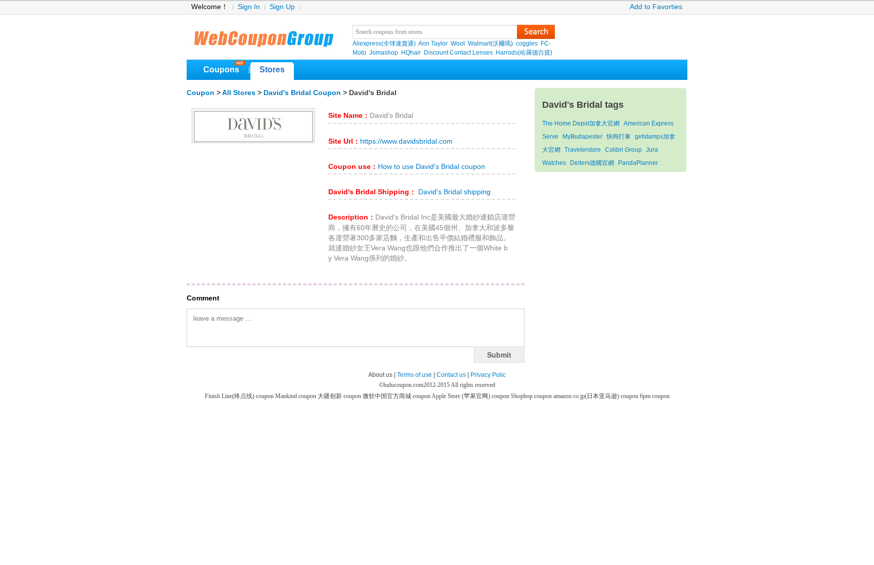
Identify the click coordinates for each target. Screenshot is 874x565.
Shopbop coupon (532, 396)
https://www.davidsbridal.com (406, 141)
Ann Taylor (433, 43)
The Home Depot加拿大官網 (581, 123)
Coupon (200, 93)
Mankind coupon (296, 396)
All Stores (238, 93)
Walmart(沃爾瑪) (490, 43)
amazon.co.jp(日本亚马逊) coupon (596, 396)
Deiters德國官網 (592, 162)
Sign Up (282, 7)
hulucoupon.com (403, 384)
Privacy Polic (488, 374)
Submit (499, 355)
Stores (272, 69)
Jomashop (383, 52)
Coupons (221, 69)
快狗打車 (618, 136)
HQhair (411, 52)
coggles (527, 43)
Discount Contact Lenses (458, 52)
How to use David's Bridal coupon (431, 166)
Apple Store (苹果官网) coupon (471, 396)
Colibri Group (623, 149)
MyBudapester (582, 136)
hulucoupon (263, 35)
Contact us (451, 374)
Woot (458, 43)
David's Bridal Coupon (302, 93)
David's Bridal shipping (453, 192)
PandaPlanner (638, 162)
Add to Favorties (656, 7)
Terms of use (414, 374)
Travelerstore (582, 149)
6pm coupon (655, 396)
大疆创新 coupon (340, 396)
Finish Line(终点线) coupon (240, 396)
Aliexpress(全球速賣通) (384, 43)
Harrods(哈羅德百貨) (524, 52)
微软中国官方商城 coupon (397, 396)
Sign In (249, 7)
